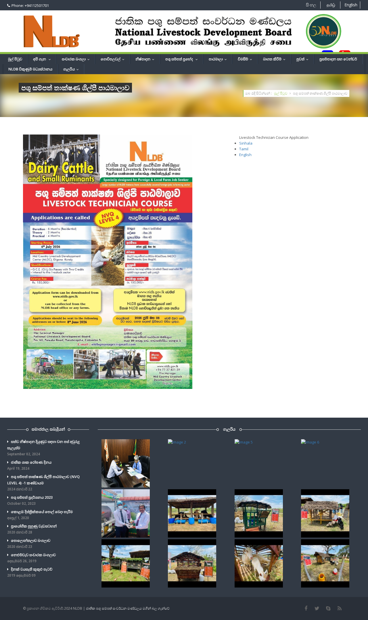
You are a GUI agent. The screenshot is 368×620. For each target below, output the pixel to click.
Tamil (243, 148)
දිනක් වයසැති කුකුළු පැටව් (29, 572)
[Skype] (328, 608)
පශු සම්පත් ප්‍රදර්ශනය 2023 (30, 500)
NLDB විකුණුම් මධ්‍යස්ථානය (30, 69)
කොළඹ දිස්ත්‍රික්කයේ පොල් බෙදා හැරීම (40, 514)
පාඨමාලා (219, 59)
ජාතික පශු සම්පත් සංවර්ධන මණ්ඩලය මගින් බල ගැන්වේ (128, 608)
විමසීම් (246, 59)
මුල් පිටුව (15, 59)
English (350, 4)
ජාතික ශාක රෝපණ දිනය (29, 465)
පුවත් (303, 59)
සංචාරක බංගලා (77, 59)
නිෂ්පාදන (146, 59)
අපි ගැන (43, 59)
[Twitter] (317, 608)
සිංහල (311, 4)
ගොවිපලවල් (114, 59)
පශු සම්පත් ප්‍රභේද (182, 59)
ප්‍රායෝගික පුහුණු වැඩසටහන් (32, 529)
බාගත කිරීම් (275, 59)
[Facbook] (306, 608)
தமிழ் (331, 4)
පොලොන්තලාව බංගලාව (28, 543)
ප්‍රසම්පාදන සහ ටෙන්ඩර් (338, 59)
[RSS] (339, 608)
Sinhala (245, 143)
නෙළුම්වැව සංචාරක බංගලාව (31, 557)
